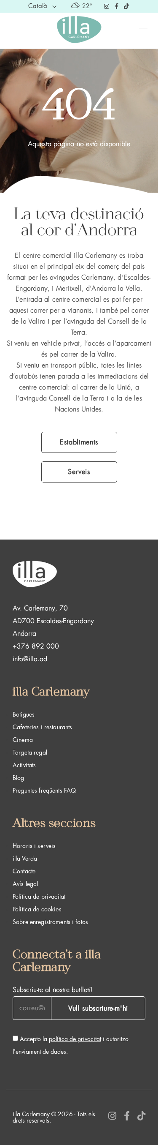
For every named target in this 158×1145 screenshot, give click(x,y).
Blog (18, 778)
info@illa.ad (30, 659)
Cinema (23, 740)
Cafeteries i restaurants (42, 727)
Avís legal (25, 884)
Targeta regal (30, 752)
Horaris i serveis (34, 846)
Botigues (24, 714)
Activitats (24, 765)
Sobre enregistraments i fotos (50, 922)
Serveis (79, 472)
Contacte (24, 871)
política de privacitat (75, 1039)
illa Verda (25, 858)
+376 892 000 (36, 646)
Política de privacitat (39, 897)
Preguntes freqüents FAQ (44, 790)
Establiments (79, 442)
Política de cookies (37, 909)
